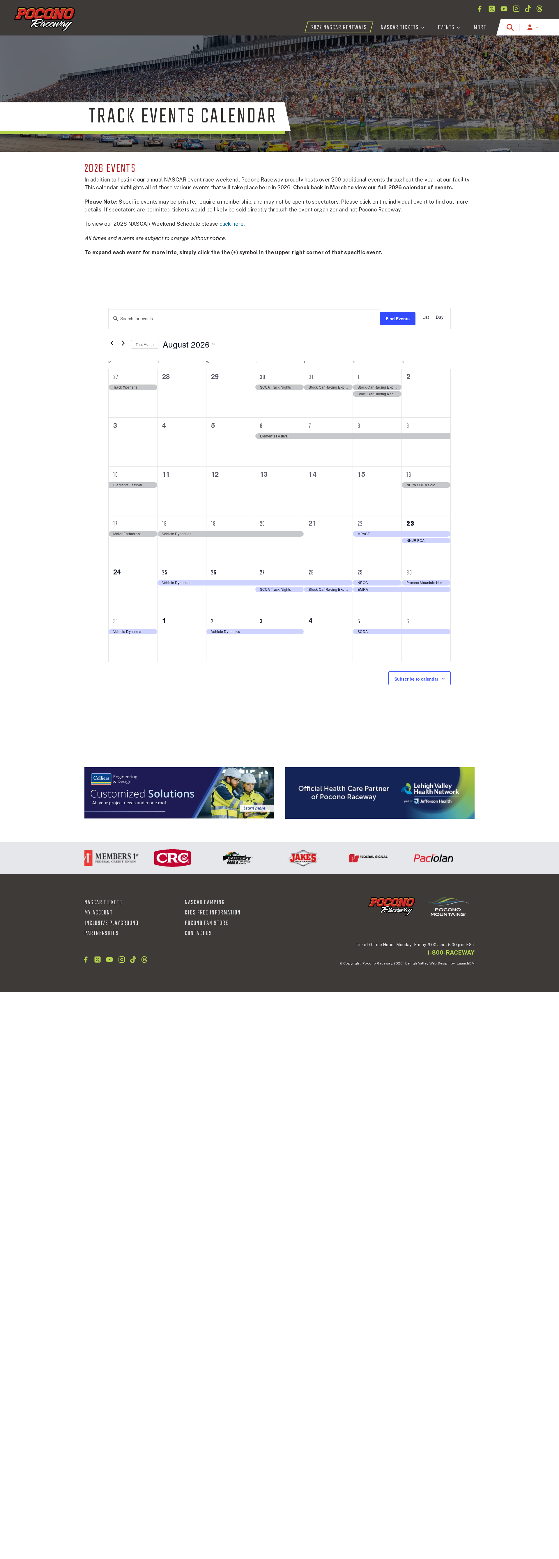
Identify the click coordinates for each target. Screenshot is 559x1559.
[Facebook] (479, 8)
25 (165, 573)
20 (263, 524)
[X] (491, 8)
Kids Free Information (213, 913)
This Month (145, 344)
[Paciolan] (409, 858)
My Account (98, 913)
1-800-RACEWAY (451, 952)
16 (408, 475)
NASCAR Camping (205, 902)
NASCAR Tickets (103, 902)
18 (164, 524)
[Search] (510, 27)
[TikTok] (528, 8)
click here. (232, 224)
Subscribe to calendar (416, 679)
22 (360, 524)
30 (263, 377)
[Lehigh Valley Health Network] (474, 858)
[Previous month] (111, 342)
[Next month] (123, 342)
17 (115, 524)
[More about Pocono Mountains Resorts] (448, 906)
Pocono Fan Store (206, 923)
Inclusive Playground (111, 923)
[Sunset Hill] (213, 858)
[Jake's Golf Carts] (278, 858)
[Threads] (539, 8)
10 (115, 475)
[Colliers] (179, 792)
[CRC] (148, 858)
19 (213, 524)
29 (360, 573)
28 (311, 573)
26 (214, 573)
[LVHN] (380, 793)
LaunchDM (466, 963)
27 (115, 377)
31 (311, 377)
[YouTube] (503, 8)
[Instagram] (516, 8)
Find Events (398, 318)
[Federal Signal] (343, 858)
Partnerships (101, 933)
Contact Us (198, 933)
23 (410, 524)
